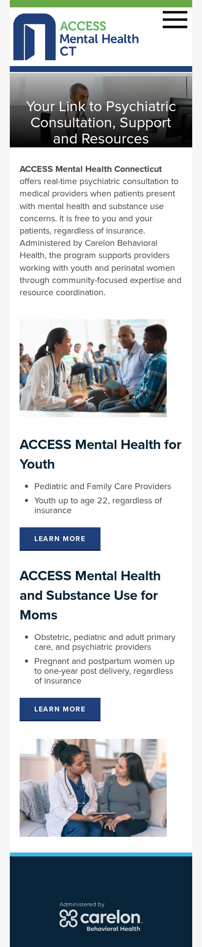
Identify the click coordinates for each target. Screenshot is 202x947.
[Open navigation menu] (175, 18)
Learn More (60, 539)
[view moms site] (93, 787)
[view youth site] (93, 367)
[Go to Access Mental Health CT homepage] (76, 35)
